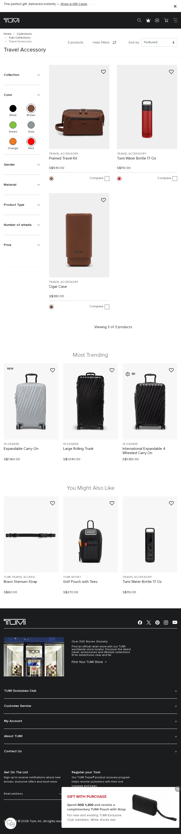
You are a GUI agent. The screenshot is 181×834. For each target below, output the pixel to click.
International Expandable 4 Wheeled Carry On (144, 451)
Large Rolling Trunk (78, 449)
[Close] (175, 6)
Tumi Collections (20, 37)
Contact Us (13, 751)
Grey (31, 125)
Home (8, 34)
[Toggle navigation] (175, 20)
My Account (13, 721)
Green (12, 125)
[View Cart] (166, 20)
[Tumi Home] (11, 20)
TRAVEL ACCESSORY (63, 153)
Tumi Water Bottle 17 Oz (136, 158)
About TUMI (13, 736)
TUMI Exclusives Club (20, 690)
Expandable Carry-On (21, 449)
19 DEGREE (11, 444)
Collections (24, 34)
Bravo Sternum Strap (20, 582)
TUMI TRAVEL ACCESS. (20, 577)
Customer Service (17, 706)
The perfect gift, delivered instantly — (45, 4)
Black (12, 108)
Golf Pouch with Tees (80, 582)
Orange (12, 141)
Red (31, 141)
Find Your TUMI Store (88, 662)
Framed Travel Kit (63, 158)
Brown (31, 108)
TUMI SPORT (72, 577)
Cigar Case (58, 286)
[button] (22, 75)
